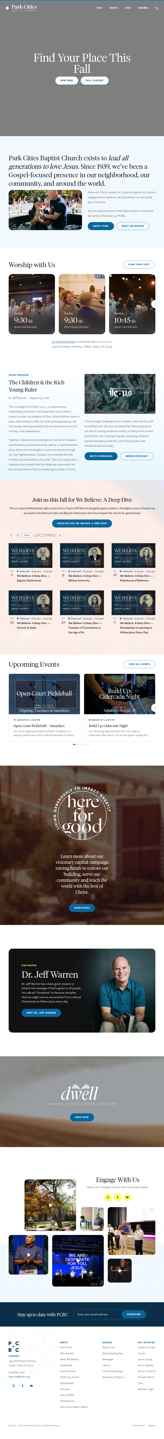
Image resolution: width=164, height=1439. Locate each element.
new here (67, 80)
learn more (82, 908)
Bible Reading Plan (112, 1353)
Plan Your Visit (139, 264)
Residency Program (113, 1377)
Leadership (66, 1365)
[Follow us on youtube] (127, 1197)
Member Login (146, 1389)
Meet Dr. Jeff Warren (41, 1012)
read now (82, 1117)
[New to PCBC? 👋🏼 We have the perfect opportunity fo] (92, 1219)
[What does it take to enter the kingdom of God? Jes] (50, 1205)
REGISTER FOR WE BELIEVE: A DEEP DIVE (82, 523)
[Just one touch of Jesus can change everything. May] (78, 1261)
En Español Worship (64, 341)
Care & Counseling (112, 1371)
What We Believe (133, 226)
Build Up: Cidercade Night (108, 726)
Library (106, 1365)
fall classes (94, 80)
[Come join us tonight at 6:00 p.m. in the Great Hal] (120, 1271)
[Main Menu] (156, 8)
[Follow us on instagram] (108, 1197)
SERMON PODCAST (136, 456)
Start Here (66, 1347)
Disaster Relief (146, 1377)
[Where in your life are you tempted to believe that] (28, 1255)
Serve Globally (146, 1365)
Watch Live (108, 1347)
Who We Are (67, 1353)
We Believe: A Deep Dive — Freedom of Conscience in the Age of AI (85, 627)
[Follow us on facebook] (118, 1197)
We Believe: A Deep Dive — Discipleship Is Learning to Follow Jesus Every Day (136, 627)
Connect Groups (146, 1347)
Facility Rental (68, 1371)
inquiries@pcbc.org (19, 1376)
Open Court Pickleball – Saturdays (39, 726)
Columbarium (67, 1400)
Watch (114, 8)
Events (141, 1353)
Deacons (64, 1389)
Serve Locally (145, 1359)
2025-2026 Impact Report (74, 1406)
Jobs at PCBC (67, 1395)
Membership (67, 1383)
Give (128, 8)
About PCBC (101, 226)
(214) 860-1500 (17, 1372)
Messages (107, 1359)
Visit (100, 8)
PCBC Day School (69, 1377)
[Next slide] (155, 304)
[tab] (74, 744)
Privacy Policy (139, 1425)
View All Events (139, 664)
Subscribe (133, 1314)
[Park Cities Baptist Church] (21, 8)
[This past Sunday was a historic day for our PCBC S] (131, 1231)
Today (27, 535)
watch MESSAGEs (101, 456)
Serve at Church (146, 1371)
